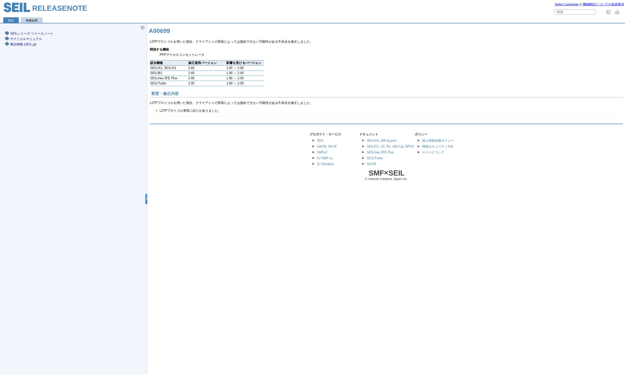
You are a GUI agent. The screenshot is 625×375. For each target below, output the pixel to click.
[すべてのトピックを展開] (143, 28)
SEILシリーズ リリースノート (31, 33)
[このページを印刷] (618, 12)
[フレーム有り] (608, 12)
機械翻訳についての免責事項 (603, 4)
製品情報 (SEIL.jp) (23, 44)
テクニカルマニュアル (26, 39)
